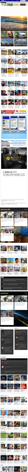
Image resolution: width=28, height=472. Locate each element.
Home (8, 0)
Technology (3, 357)
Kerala (2, 277)
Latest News (12, 0)
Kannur (2, 79)
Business (16, 328)
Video (2, 465)
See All (26, 209)
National (4, 293)
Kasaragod (17, 0)
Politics (2, 408)
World (2, 328)
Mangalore (5, 209)
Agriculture (3, 431)
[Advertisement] (14, 11)
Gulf (2, 244)
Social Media (3, 453)
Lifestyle (3, 420)
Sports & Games (4, 395)
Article (2, 256)
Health (2, 442)
